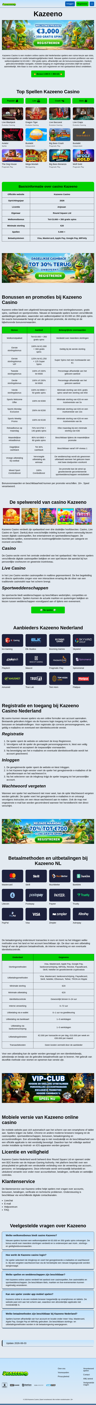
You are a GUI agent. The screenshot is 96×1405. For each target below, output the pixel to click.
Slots (81, 101)
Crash (58, 101)
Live (34, 101)
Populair (11, 101)
